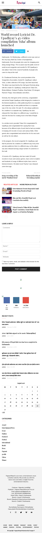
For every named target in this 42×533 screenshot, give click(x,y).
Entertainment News (11, 30)
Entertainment (27, 527)
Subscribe (26, 298)
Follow (16, 298)
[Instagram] (16, 512)
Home (2, 30)
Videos (4, 457)
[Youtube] (32, 512)
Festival (4, 440)
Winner (4, 460)
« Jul (3, 412)
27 (22, 406)
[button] (39, 2)
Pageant (4, 451)
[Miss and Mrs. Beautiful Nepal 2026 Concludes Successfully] (7, 200)
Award (4, 425)
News (3, 448)
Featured (5, 437)
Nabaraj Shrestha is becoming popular (33, 177)
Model (4, 445)
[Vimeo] (26, 512)
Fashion (4, 434)
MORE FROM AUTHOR (28, 184)
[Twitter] (21, 512)
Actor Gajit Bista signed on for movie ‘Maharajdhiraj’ (19, 333)
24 (5, 406)
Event (3, 431)
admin (4, 327)
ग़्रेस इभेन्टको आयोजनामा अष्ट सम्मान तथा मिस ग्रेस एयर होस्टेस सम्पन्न (21, 364)
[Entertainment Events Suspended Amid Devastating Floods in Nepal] (7, 191)
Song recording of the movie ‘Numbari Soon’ (10, 177)
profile (4, 454)
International (6, 442)
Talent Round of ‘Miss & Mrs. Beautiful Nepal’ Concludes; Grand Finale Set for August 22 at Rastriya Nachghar (26, 209)
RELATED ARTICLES (11, 184)
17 (5, 402)
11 (10, 398)
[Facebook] (10, 512)
